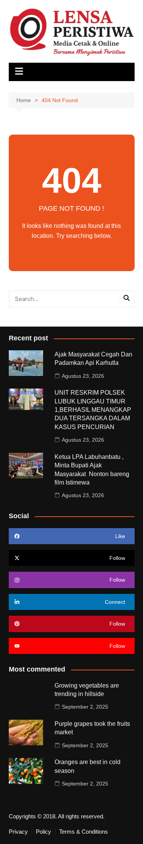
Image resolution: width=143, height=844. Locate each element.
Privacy (18, 832)
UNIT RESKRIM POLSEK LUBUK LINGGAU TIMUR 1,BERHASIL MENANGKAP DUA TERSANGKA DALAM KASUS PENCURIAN (93, 409)
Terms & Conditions (83, 832)
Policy (43, 832)
